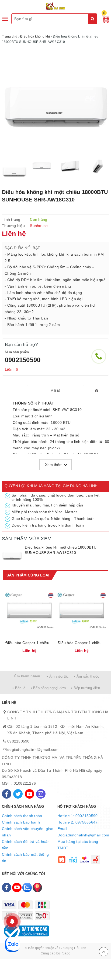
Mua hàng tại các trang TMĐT (77, 844)
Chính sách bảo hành (21, 822)
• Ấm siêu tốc (58, 676)
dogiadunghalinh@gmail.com (32, 749)
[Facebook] (6, 794)
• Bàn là (18, 688)
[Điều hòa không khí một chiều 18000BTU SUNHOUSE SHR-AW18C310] (12, 555)
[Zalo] (27, 887)
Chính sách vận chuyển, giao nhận (27, 831)
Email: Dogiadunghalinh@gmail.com (83, 831)
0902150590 (22, 359)
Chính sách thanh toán (22, 816)
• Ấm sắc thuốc (86, 676)
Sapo (66, 953)
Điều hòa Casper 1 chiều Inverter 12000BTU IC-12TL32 (82, 643)
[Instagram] (41, 794)
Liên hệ (11, 369)
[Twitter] (18, 794)
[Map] (37, 887)
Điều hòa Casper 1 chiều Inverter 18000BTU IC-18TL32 (29, 643)
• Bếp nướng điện (85, 688)
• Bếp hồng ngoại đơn (48, 688)
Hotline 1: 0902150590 (77, 816)
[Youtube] (29, 794)
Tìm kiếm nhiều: (27, 676)
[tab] (56, 390)
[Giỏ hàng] (103, 18)
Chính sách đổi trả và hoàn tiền (26, 844)
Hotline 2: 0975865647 (77, 822)
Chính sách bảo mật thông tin (25, 857)
